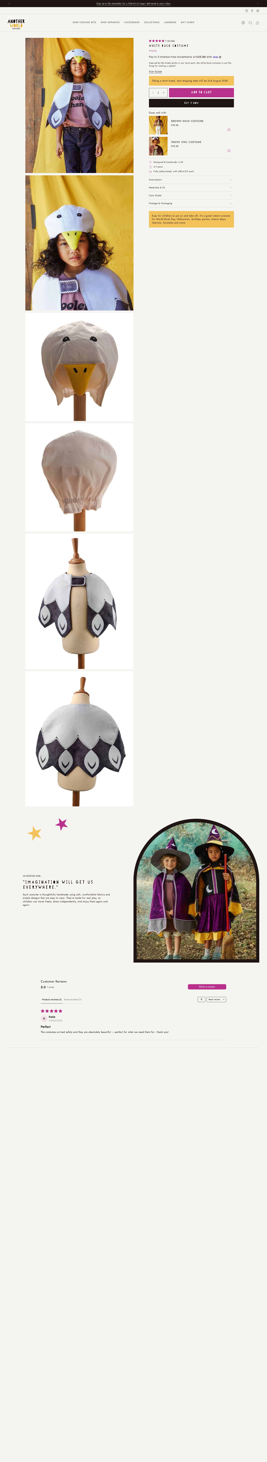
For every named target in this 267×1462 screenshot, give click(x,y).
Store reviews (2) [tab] (72, 999)
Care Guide (155, 195)
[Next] (257, 3)
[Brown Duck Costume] (158, 125)
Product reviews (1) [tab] (51, 999)
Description (155, 179)
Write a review (207, 986)
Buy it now (191, 103)
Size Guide (155, 71)
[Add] (229, 129)
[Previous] (9, 3)
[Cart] (257, 22)
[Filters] (201, 999)
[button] (110, 22)
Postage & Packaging (160, 203)
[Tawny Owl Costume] (158, 146)
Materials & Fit (157, 187)
